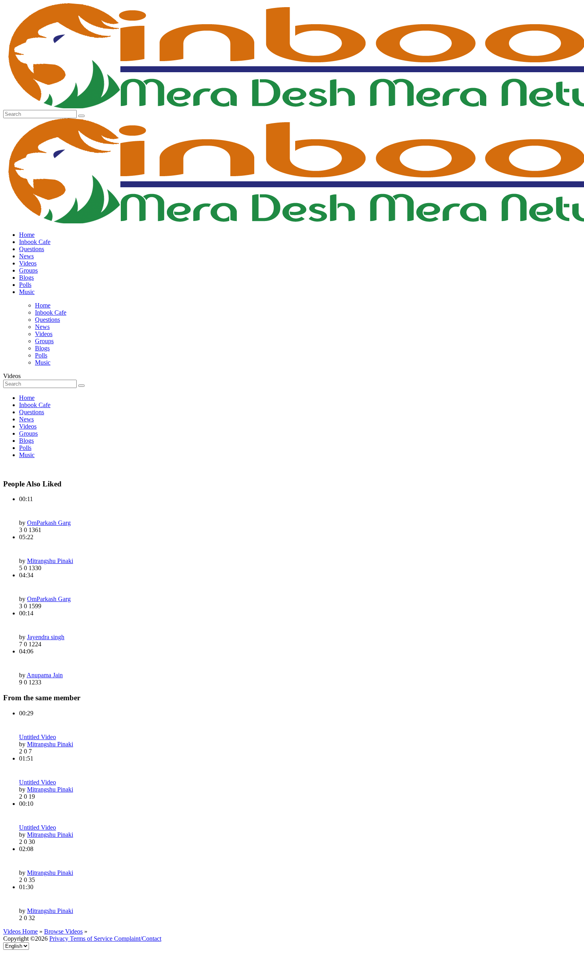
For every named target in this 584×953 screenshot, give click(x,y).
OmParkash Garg (49, 522)
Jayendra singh (45, 637)
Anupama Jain (45, 675)
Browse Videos (63, 931)
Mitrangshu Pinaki (50, 560)
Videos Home (20, 931)
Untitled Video (37, 737)
